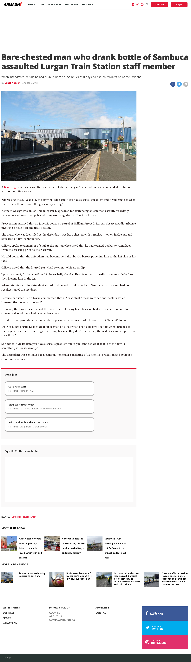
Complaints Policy (62, 620)
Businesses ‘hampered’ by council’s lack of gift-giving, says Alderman (79, 576)
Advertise (102, 607)
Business (8, 613)
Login (179, 4)
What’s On (54, 4)
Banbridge (10, 187)
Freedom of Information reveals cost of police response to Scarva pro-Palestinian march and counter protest (174, 579)
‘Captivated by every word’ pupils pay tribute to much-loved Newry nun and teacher (30, 548)
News (31, 4)
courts (26, 516)
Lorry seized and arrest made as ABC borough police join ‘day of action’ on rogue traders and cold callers (127, 579)
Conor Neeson (12, 82)
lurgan (33, 516)
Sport (7, 618)
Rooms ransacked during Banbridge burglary (32, 574)
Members (87, 4)
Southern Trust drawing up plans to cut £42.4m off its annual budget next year (115, 548)
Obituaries (71, 4)
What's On (10, 623)
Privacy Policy (59, 607)
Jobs (41, 4)
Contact (102, 613)
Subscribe (159, 4)
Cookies (54, 613)
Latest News (11, 607)
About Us (55, 616)
